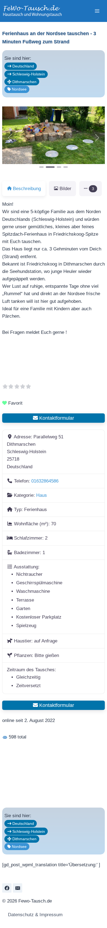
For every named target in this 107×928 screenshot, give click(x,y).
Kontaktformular (56, 418)
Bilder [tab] (65, 188)
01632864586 (44, 481)
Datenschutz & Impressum (35, 914)
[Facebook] (7, 888)
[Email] (17, 888)
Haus (41, 495)
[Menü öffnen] (97, 11)
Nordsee (19, 89)
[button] (10, 137)
